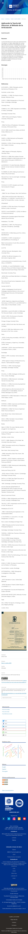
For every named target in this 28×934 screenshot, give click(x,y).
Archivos (7, 18)
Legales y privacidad (14, 916)
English (4, 767)
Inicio (2, 18)
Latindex (14, 837)
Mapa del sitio (14, 919)
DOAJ (14, 871)
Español (4, 769)
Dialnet (14, 849)
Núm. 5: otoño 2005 (15, 18)
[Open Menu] (2, 2)
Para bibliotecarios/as (7, 713)
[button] (14, 721)
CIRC (14, 868)
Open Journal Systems (7, 790)
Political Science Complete (14, 857)
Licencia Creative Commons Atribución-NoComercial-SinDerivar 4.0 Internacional (14, 890)
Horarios (14, 922)
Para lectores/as (6, 709)
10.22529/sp (15, 826)
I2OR (14, 854)
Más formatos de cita (6, 697)
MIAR (14, 878)
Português (5, 771)
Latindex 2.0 (14, 876)
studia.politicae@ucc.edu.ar (19, 908)
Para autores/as (5, 711)
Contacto (14, 925)
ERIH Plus (14, 873)
